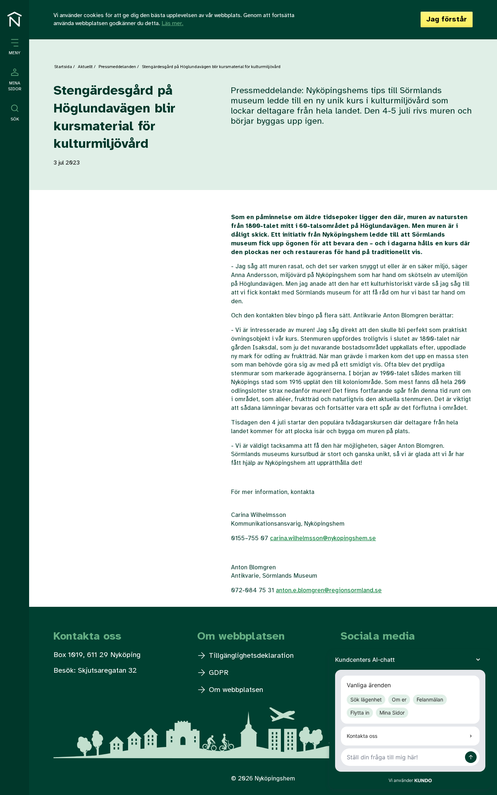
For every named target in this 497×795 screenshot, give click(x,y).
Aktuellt (85, 66)
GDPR (217, 673)
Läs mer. (172, 23)
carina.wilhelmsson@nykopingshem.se (323, 538)
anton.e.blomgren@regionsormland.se (329, 590)
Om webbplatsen (235, 690)
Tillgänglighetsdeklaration (250, 656)
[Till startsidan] (14, 19)
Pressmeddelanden (117, 66)
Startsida (63, 66)
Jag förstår (446, 19)
